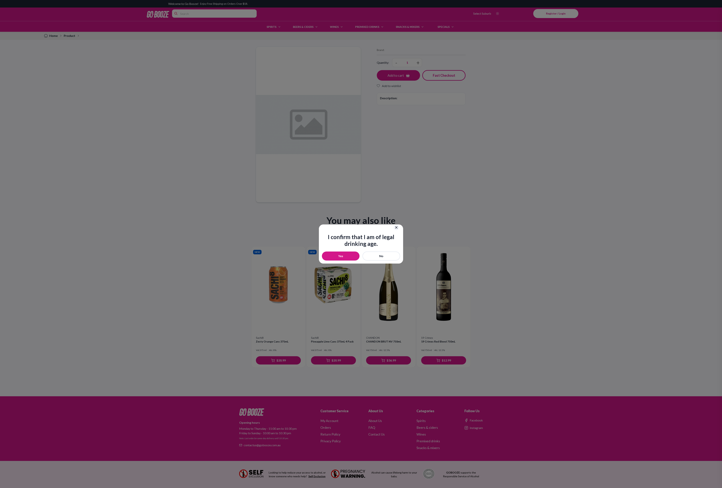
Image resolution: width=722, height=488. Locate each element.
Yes (340, 256)
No (381, 256)
